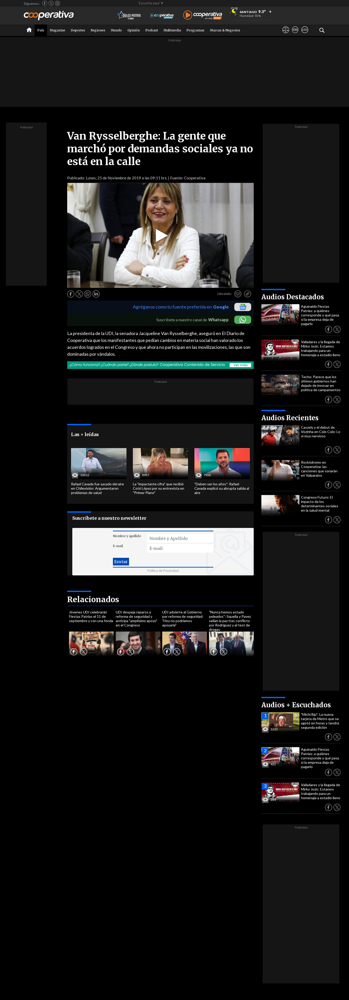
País (40, 30)
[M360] (295, 34)
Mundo (116, 30)
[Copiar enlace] (247, 294)
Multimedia (172, 30)
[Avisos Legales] (285, 34)
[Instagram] (57, 3)
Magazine (57, 30)
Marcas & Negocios (225, 30)
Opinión (133, 30)
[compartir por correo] (237, 294)
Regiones (98, 30)
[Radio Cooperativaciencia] (162, 15)
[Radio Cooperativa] (202, 15)
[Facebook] (44, 3)
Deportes (78, 30)
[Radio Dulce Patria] (129, 15)
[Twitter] (51, 3)
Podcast (151, 30)
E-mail (118, 546)
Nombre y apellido (127, 536)
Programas (195, 30)
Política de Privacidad (163, 571)
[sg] (304, 34)
